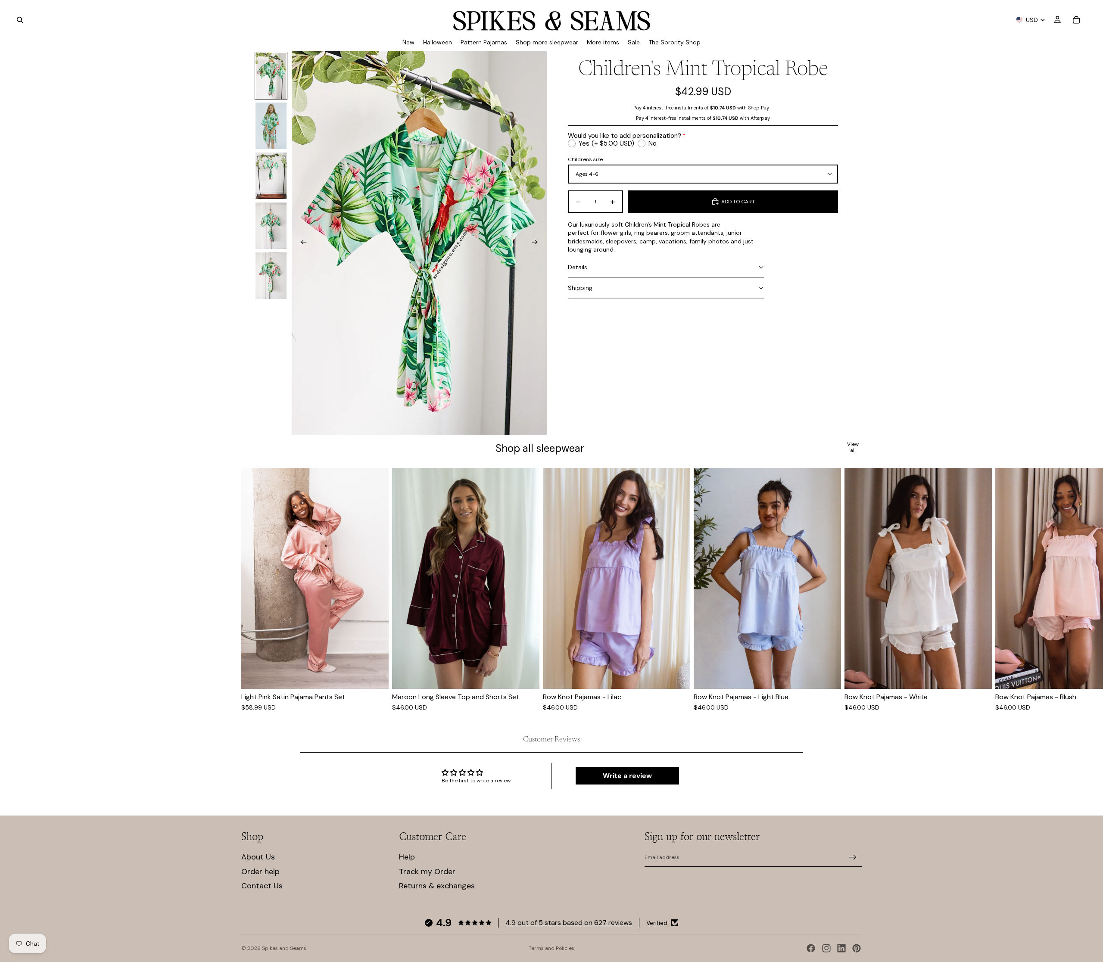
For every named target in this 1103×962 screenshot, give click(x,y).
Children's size (585, 159)
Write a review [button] (627, 775)
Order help (260, 871)
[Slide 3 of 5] (271, 176)
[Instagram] (826, 948)
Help (407, 857)
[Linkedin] (841, 948)
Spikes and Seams (284, 948)
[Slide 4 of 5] (271, 225)
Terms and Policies (551, 948)
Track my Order (427, 871)
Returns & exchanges (437, 886)
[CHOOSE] (375, 675)
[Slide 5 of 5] (271, 275)
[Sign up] (853, 857)
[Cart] (1076, 19)
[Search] (19, 19)
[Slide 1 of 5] (271, 76)
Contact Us (262, 886)
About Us (258, 857)
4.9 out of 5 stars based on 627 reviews (568, 922)
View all (853, 447)
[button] (666, 267)
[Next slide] (537, 242)
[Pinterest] (856, 948)
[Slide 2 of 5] (271, 126)
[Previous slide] (301, 242)
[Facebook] (811, 948)
